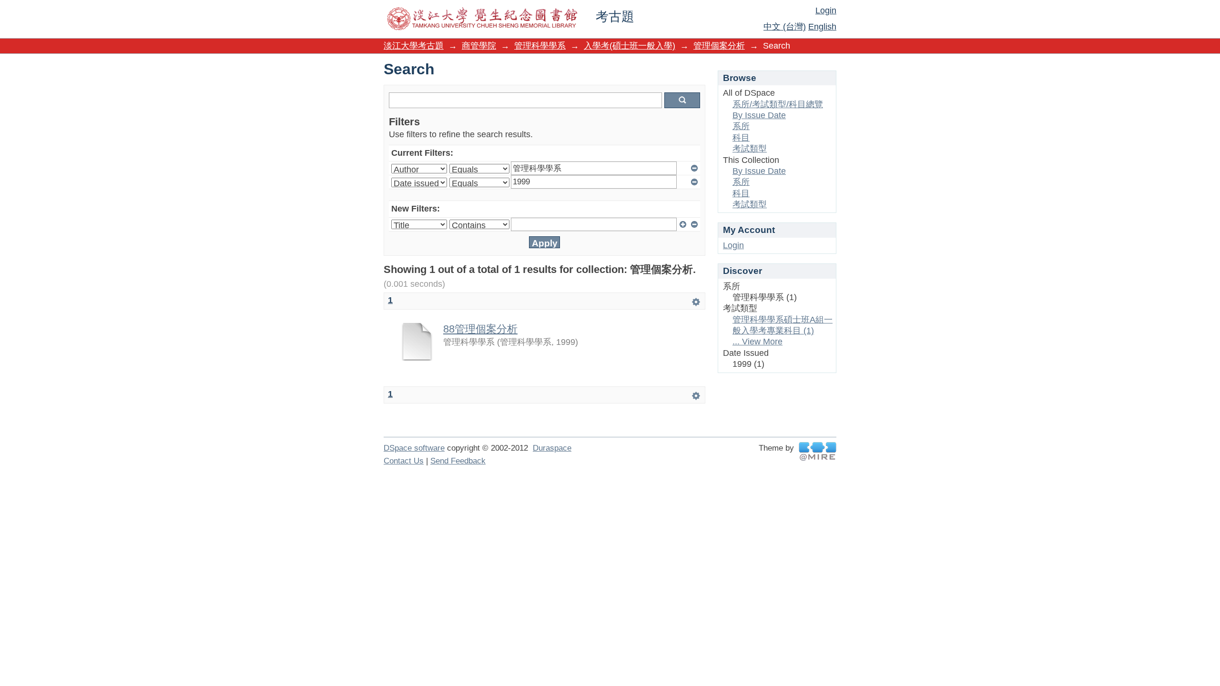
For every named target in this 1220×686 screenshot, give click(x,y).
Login (825, 10)
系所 (741, 126)
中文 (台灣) (784, 26)
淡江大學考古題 (414, 45)
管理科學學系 (540, 45)
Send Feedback (458, 460)
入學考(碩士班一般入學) (629, 45)
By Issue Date (759, 115)
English (822, 26)
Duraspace (552, 448)
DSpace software (414, 448)
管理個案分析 (719, 45)
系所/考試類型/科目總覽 (777, 104)
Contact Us (404, 460)
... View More (757, 341)
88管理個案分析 (480, 329)
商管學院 (479, 45)
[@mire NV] (817, 451)
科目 (741, 137)
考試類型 (749, 148)
